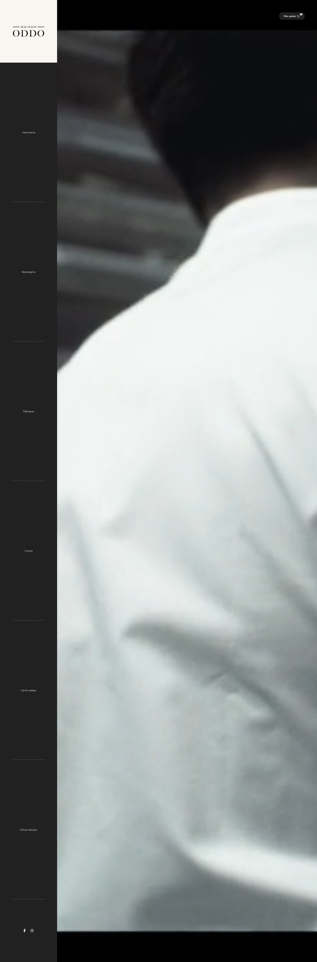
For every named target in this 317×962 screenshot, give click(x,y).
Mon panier (293, 15)
